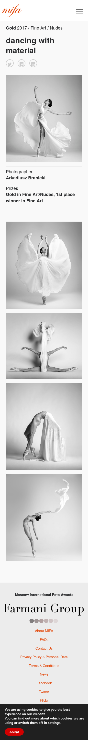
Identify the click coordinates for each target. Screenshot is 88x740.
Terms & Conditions (44, 665)
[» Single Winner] (12, 10)
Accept (14, 732)
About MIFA (44, 630)
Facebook (44, 682)
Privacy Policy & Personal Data (44, 656)
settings (54, 723)
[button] (10, 63)
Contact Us (44, 648)
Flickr (44, 700)
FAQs (44, 639)
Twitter (44, 691)
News (44, 674)
